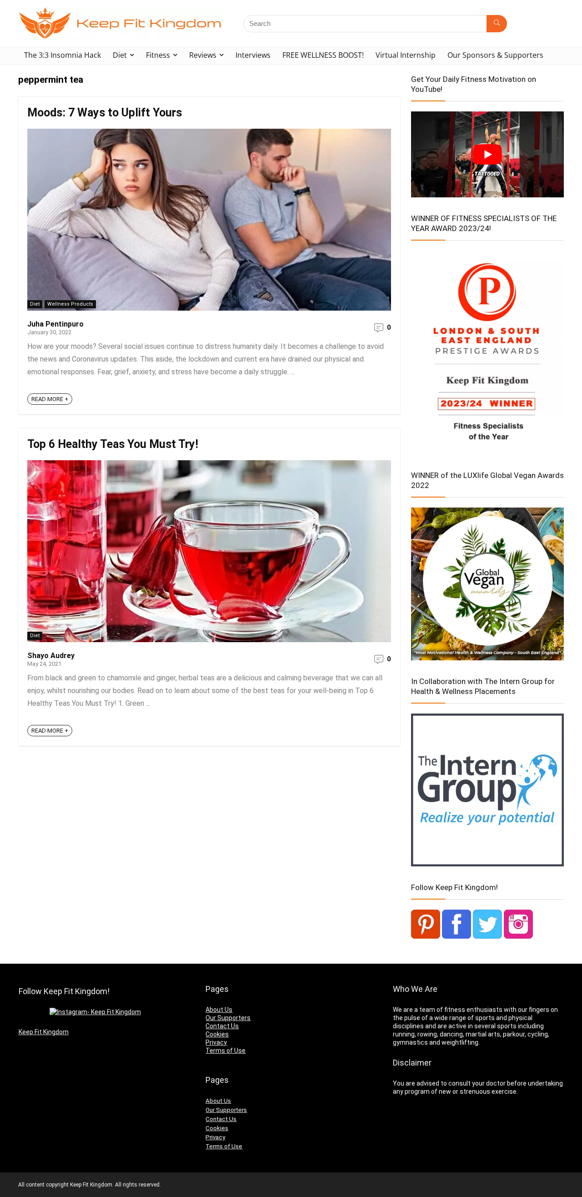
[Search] (497, 23)
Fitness (158, 55)
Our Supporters (228, 1017)
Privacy (216, 1042)
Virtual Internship (406, 55)
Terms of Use (226, 1050)
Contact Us (222, 1026)
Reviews (202, 55)
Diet (120, 55)
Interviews (253, 55)
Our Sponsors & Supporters (495, 55)
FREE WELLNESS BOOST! (323, 55)
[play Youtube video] (487, 154)
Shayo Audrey (51, 655)
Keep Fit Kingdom (44, 1032)
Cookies (217, 1034)
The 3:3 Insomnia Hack (62, 55)
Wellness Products (70, 304)
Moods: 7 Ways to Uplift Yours (104, 112)
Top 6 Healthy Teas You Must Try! (112, 444)
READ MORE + (49, 399)
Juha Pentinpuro (55, 324)
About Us (219, 1009)
